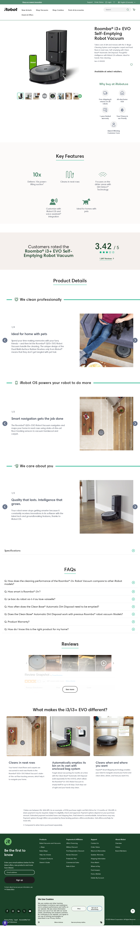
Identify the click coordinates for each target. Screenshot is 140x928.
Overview (118, 843)
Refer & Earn (70, 866)
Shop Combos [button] (58, 10)
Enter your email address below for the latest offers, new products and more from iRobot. (19, 865)
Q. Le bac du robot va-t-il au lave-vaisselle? (29, 599)
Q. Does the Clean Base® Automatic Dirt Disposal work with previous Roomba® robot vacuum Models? (63, 614)
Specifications (12, 550)
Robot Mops (43, 851)
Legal (16, 920)
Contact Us (95, 843)
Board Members (121, 851)
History (117, 847)
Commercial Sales (72, 862)
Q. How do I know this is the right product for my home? (36, 629)
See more (70, 689)
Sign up (19, 880)
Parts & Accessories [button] (76, 10)
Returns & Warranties (98, 851)
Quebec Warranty (97, 855)
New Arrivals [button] (27, 10)
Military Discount (72, 847)
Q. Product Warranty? (16, 621)
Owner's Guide (44, 862)
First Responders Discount (75, 851)
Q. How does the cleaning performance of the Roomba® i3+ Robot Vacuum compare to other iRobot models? (63, 582)
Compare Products (46, 859)
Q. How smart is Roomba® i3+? (22, 591)
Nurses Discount (71, 855)
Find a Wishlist (96, 874)
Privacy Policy (10, 889)
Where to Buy (95, 866)
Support (90, 2)
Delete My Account (97, 878)
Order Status (98, 2)
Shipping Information (98, 859)
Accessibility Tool (24, 920)
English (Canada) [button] (127, 2)
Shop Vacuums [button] (42, 10)
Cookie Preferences (10, 922)
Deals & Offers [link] (27, 15)
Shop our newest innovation (32, 2)
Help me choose (45, 855)
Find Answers (95, 870)
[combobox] (117, 9)
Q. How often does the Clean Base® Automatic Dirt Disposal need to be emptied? (51, 606)
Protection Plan (71, 859)
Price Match (95, 862)
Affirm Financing (72, 843)
